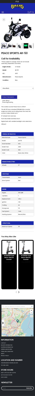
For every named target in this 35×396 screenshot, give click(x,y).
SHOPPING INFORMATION (7, 347)
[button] (9, 46)
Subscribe (29, 388)
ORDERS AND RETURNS (6, 349)
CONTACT (3, 343)
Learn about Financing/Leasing (7, 101)
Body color (4, 85)
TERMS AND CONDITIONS (7, 351)
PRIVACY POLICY (5, 355)
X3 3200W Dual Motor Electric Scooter (26, 257)
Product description (8, 97)
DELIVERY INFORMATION (6, 345)
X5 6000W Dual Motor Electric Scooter (9, 257)
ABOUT (2, 353)
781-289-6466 (4, 365)
